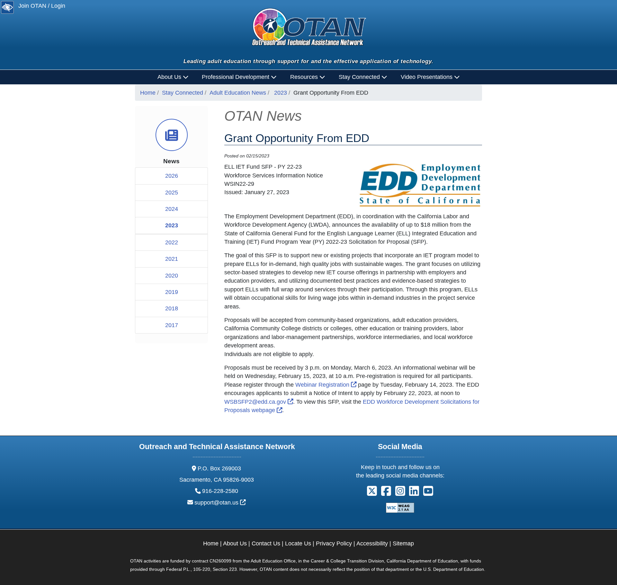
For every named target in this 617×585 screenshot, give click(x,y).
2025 (171, 192)
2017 (171, 325)
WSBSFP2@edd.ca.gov (258, 402)
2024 (171, 209)
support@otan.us (220, 502)
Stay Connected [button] (360, 77)
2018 (171, 308)
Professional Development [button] (236, 77)
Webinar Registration (326, 385)
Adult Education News (238, 93)
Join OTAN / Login (41, 6)
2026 (171, 176)
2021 (171, 259)
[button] (372, 493)
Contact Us (266, 543)
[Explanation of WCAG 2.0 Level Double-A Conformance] (400, 507)
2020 (171, 275)
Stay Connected (182, 93)
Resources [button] (304, 77)
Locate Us (298, 543)
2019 (171, 292)
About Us (235, 543)
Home (148, 93)
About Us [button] (170, 77)
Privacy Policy (334, 543)
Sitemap (403, 543)
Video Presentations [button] (427, 77)
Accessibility (372, 543)
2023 (280, 93)
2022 (171, 242)
